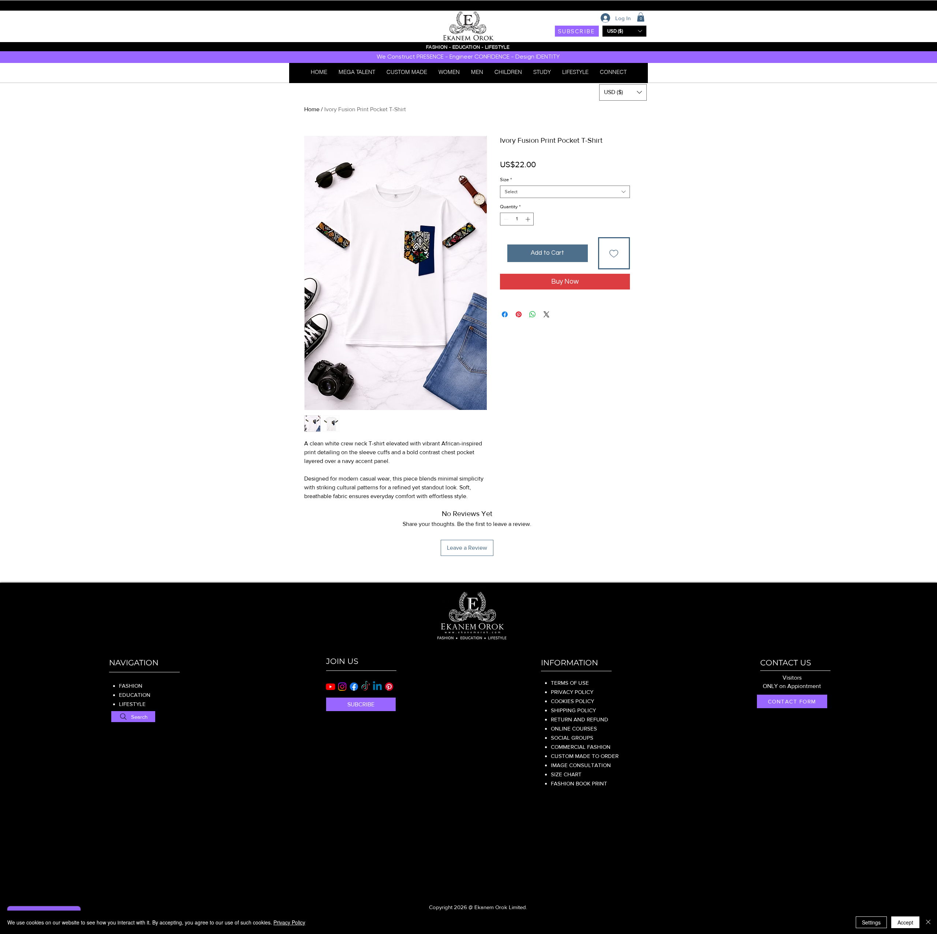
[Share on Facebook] (504, 314)
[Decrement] (505, 219)
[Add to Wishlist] (614, 253)
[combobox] (565, 192)
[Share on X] (546, 314)
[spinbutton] (517, 219)
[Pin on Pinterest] (518, 314)
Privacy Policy (289, 922)
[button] (641, 17)
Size (506, 179)
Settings (871, 922)
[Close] (928, 922)
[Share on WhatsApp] (532, 314)
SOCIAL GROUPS (572, 738)
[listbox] (624, 31)
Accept (905, 922)
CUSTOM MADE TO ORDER (585, 756)
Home (312, 109)
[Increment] (528, 219)
